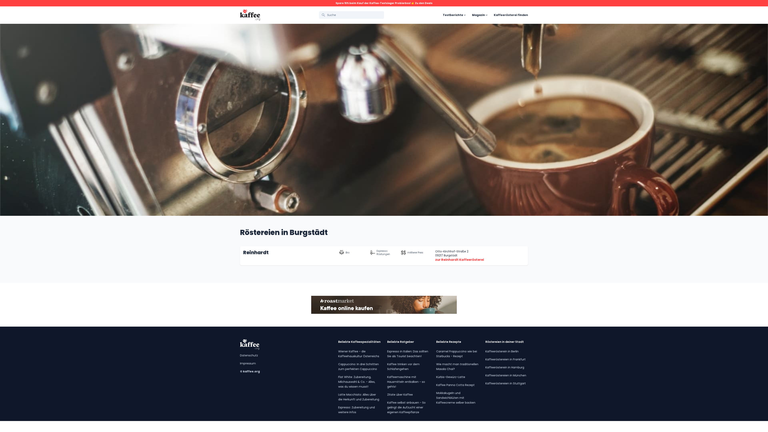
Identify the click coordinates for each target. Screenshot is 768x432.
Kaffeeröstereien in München (505, 375)
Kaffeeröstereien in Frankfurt (505, 359)
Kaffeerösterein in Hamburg (504, 367)
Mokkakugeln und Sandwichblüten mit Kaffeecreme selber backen (455, 398)
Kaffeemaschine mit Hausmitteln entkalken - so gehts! (406, 382)
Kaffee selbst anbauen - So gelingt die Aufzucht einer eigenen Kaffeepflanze (406, 407)
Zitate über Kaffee (400, 395)
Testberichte (453, 15)
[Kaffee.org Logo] (250, 15)
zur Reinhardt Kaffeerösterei (459, 259)
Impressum (248, 363)
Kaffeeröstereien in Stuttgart (505, 383)
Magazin (478, 15)
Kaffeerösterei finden (511, 15)
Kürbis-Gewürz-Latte (450, 377)
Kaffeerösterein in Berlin (502, 351)
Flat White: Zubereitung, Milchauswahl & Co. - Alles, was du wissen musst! (356, 382)
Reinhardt (256, 252)
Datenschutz (249, 355)
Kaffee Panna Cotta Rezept (455, 385)
